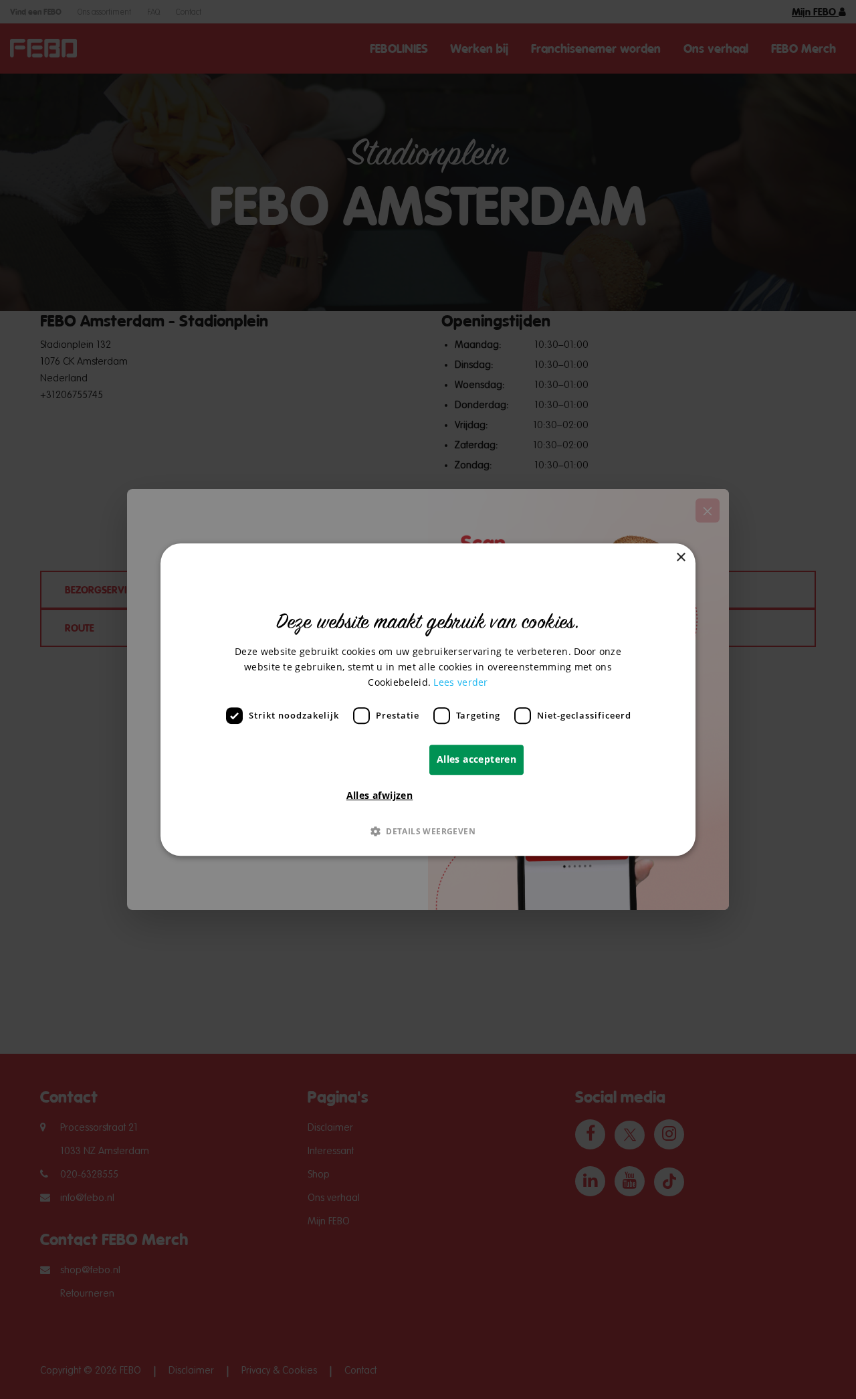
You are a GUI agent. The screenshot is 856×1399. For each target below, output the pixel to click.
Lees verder (460, 682)
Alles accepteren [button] (476, 759)
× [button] (680, 558)
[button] (428, 831)
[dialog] (428, 699)
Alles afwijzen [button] (379, 795)
